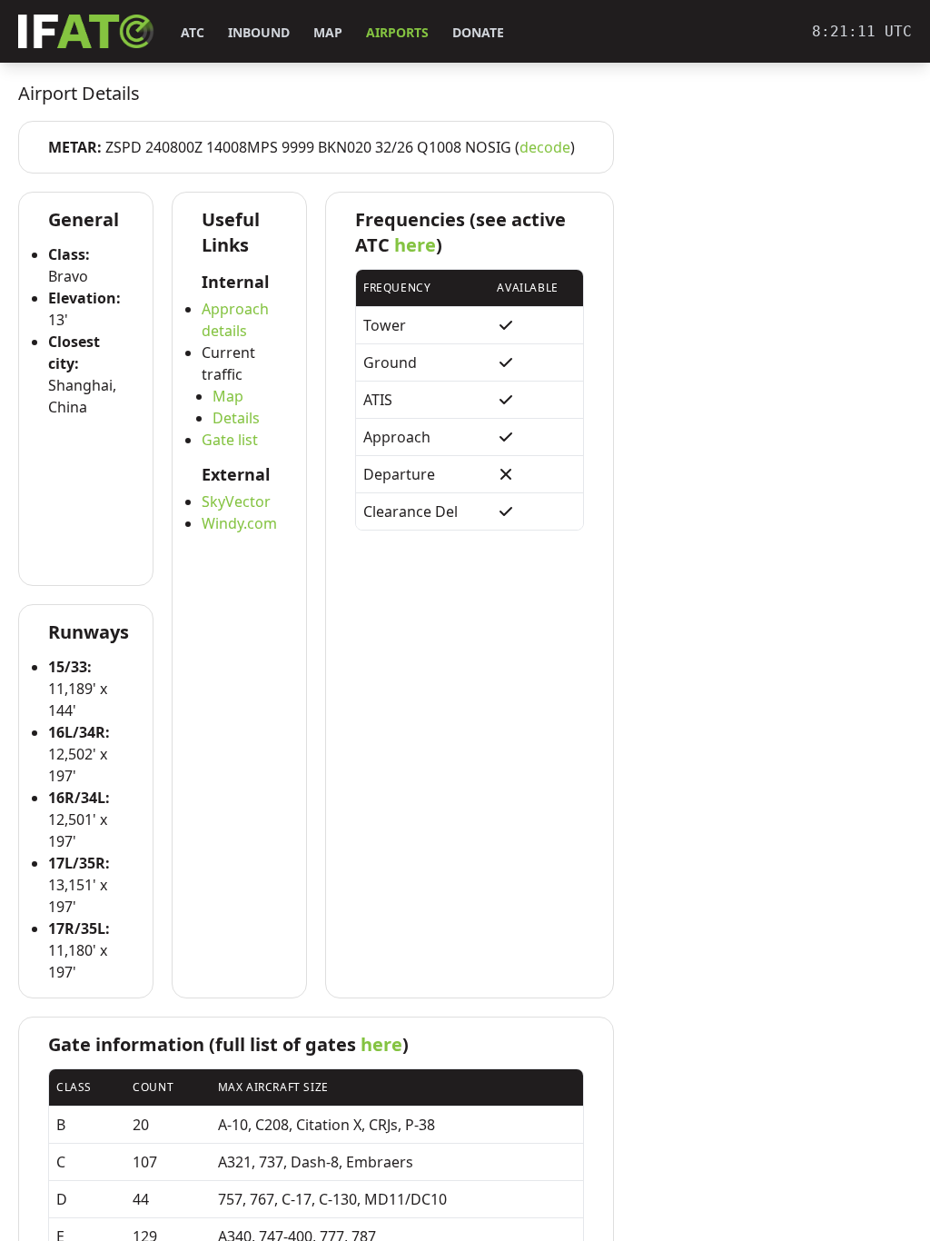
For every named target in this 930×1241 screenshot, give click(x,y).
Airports (397, 32)
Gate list (230, 440)
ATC (192, 32)
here (415, 245)
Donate (478, 32)
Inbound (259, 32)
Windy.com (239, 523)
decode (544, 147)
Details (236, 418)
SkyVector (236, 501)
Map (327, 32)
